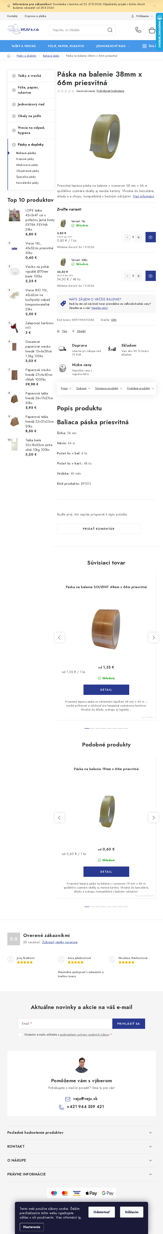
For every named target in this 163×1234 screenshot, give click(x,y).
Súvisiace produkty (106, 388)
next (153, 637)
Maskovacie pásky (27, 165)
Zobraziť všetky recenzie (60, 942)
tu (79, 1217)
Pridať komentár (99, 529)
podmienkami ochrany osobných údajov (84, 1035)
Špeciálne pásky (26, 177)
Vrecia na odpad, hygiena (31, 130)
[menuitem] (25, 46)
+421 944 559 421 (139, 30)
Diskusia (81, 388)
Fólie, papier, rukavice (28, 90)
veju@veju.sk (85, 1099)
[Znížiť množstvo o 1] (127, 237)
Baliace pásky (26, 153)
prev (59, 637)
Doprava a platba (35, 16)
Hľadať (110, 30)
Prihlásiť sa (128, 1024)
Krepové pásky (25, 159)
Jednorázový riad (31, 104)
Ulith (114, 320)
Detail (106, 690)
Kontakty (12, 16)
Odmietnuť (101, 1212)
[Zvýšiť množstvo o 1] (138, 237)
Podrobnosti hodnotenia (110, 91)
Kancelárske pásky (27, 183)
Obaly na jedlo (29, 116)
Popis (64, 388)
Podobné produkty (138, 388)
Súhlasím (131, 1212)
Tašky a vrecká (29, 75)
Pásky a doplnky (31, 144)
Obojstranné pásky (27, 171)
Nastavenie (31, 1227)
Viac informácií (143, 196)
